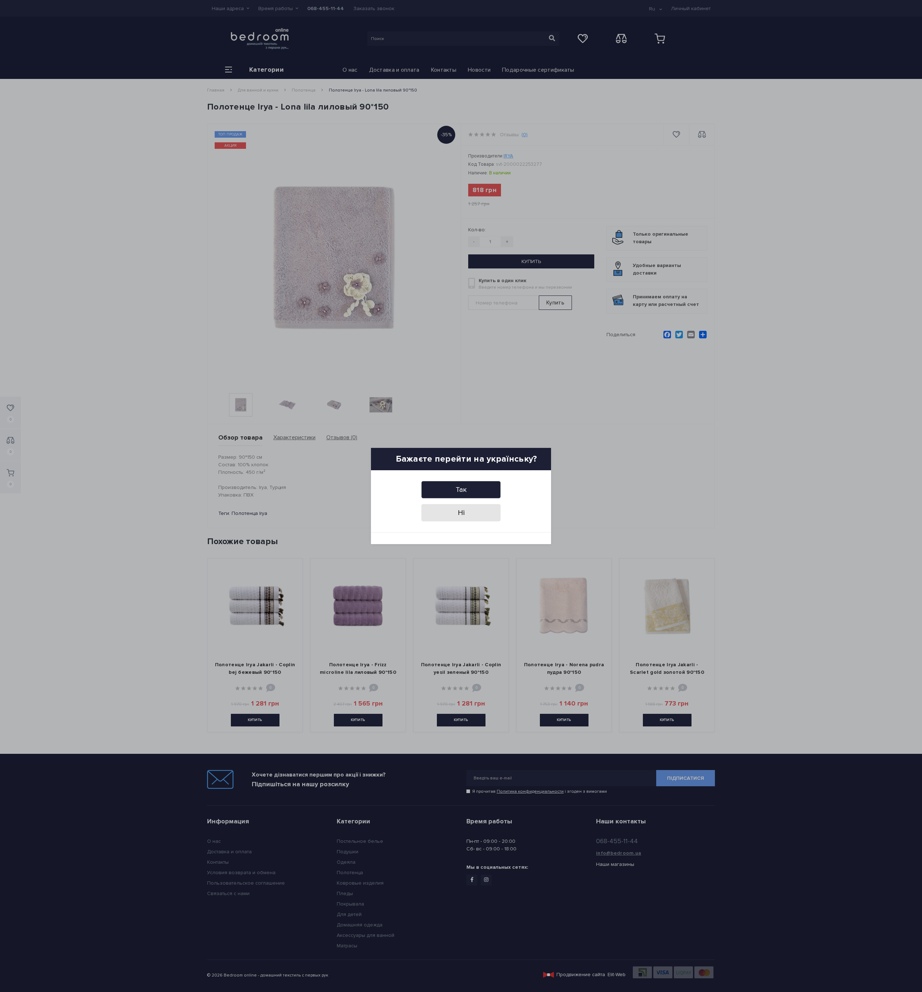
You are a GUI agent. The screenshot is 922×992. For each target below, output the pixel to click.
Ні (461, 512)
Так (461, 489)
